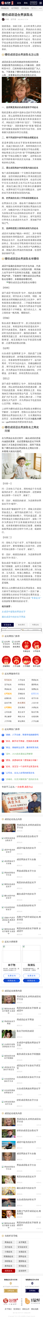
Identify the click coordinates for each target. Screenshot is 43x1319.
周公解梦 (8, 717)
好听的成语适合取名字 (27, 836)
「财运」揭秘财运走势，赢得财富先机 (20, 747)
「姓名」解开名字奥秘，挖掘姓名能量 (20, 741)
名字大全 (35, 698)
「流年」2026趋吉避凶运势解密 (17, 754)
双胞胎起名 (8, 1256)
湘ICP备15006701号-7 (18, 1312)
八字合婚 (35, 721)
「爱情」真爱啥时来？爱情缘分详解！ (20, 760)
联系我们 (17, 1309)
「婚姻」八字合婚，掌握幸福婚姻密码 (20, 735)
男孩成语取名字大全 (26, 871)
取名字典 (35, 712)
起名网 (23, 1316)
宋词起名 (22, 1266)
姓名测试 (21, 703)
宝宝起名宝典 (22, 1247)
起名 (19, 3)
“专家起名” (35, 598)
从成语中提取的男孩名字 (13, 611)
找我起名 (12, 981)
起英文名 (35, 694)
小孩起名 (8, 1252)
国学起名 (22, 1256)
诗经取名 (21, 684)
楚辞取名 (35, 684)
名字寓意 (22, 1242)
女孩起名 (21, 689)
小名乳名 (21, 698)
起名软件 (22, 1271)
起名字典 (8, 703)
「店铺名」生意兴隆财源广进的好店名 (20, 779)
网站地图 (34, 1309)
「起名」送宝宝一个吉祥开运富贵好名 (20, 766)
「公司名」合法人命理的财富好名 (18, 773)
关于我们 (8, 1309)
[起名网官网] (12, 2)
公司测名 (8, 707)
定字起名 (8, 684)
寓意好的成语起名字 (26, 882)
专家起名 (35, 625)
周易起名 (35, 680)
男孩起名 (8, 689)
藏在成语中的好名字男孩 (13, 617)
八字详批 (8, 721)
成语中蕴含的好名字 (26, 848)
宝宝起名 (8, 680)
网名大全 (21, 717)
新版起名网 (27, 1312)
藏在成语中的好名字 (26, 894)
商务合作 (26, 1309)
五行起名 (8, 1247)
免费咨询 (12, 976)
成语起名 (19, 831)
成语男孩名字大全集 (26, 859)
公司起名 (8, 694)
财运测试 (21, 721)
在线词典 (35, 717)
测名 (26, 3)
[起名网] (5, 2)
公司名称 (8, 712)
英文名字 (21, 712)
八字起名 (21, 680)
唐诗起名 (8, 1266)
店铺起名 (21, 694)
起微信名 (8, 698)
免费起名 (35, 689)
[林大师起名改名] (33, 2)
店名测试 (21, 707)
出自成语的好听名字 (26, 905)
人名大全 (35, 703)
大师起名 (35, 707)
